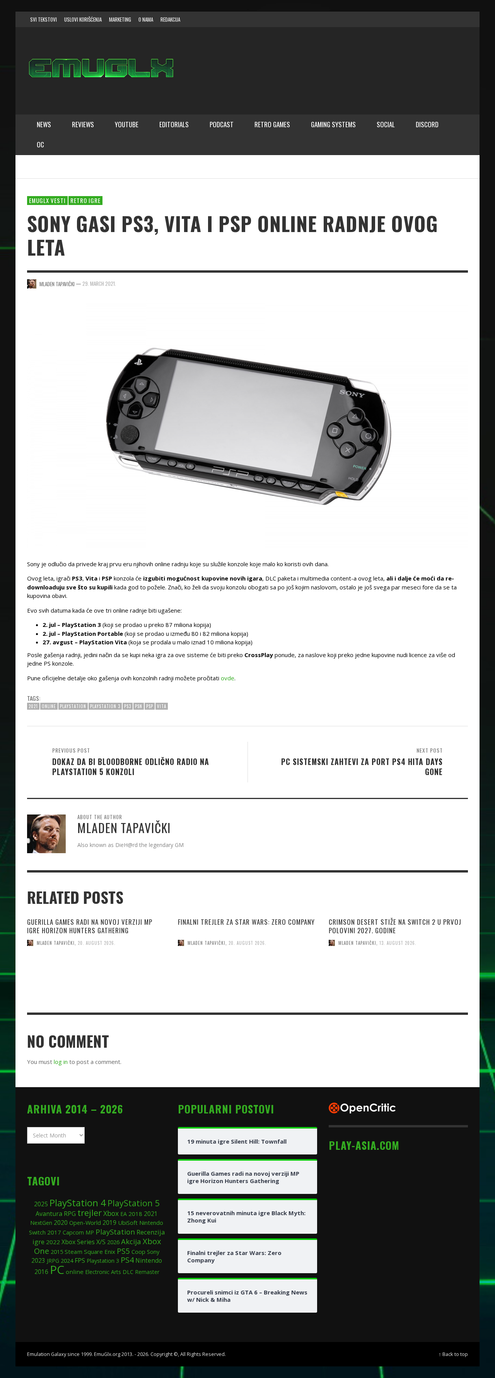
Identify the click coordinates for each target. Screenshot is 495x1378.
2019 (109, 1222)
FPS (80, 1260)
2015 (57, 1251)
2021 (33, 706)
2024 (67, 1260)
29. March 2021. (99, 283)
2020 (61, 1222)
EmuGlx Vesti (47, 200)
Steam (73, 1251)
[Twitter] (429, 19)
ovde (227, 678)
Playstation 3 (105, 706)
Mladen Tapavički (56, 943)
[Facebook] (400, 19)
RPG (70, 1213)
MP (89, 1232)
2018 (135, 1213)
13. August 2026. (397, 943)
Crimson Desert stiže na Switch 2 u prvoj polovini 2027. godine (395, 926)
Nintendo (148, 1260)
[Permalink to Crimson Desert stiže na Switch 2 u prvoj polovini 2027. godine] (398, 990)
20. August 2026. (97, 943)
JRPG (53, 1260)
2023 (38, 1261)
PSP (149, 706)
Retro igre (85, 200)
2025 (41, 1204)
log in (61, 1062)
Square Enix (99, 1251)
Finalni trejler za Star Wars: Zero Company (246, 922)
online (49, 706)
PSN (138, 706)
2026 (113, 1242)
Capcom (73, 1232)
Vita (161, 706)
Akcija (131, 1241)
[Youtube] (444, 19)
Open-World (85, 1222)
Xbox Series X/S (83, 1242)
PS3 (127, 706)
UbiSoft (128, 1222)
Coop (138, 1251)
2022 (53, 1242)
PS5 (123, 1251)
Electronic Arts (103, 1272)
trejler (89, 1213)
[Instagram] (415, 19)
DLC (128, 1272)
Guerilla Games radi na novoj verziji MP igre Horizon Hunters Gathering (89, 926)
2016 (41, 1272)
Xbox (111, 1213)
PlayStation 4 (78, 1202)
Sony (153, 1251)
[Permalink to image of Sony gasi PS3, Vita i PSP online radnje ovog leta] (247, 423)
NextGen (41, 1222)
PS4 (127, 1260)
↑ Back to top (453, 1354)
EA (123, 1213)
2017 (54, 1232)
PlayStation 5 (134, 1203)
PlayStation (73, 706)
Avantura (49, 1213)
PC (57, 1269)
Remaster (147, 1272)
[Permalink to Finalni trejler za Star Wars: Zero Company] (247, 990)
